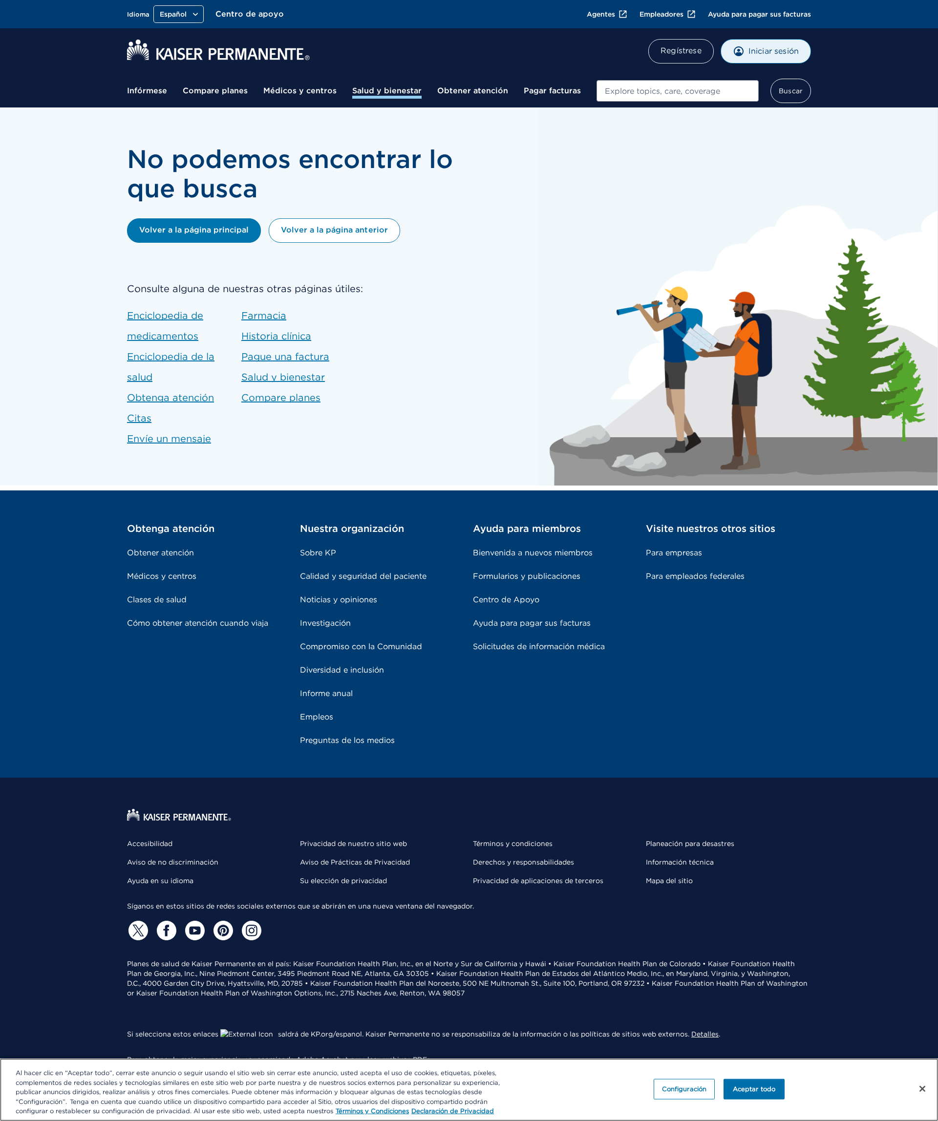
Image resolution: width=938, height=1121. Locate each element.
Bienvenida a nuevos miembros (533, 552)
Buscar (791, 91)
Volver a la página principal (194, 229)
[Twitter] (137, 930)
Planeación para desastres (690, 843)
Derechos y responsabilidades (523, 862)
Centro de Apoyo (506, 599)
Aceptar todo (754, 1089)
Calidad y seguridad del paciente (363, 576)
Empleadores (661, 14)
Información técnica (680, 862)
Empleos (316, 716)
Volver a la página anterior (334, 229)
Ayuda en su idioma (160, 881)
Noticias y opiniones (338, 599)
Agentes (601, 14)
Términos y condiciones (513, 843)
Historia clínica (276, 336)
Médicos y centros (300, 90)
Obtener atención (472, 90)
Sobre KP (318, 552)
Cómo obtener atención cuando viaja (197, 623)
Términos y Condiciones (372, 1111)
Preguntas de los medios (347, 740)
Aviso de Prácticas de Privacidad (355, 862)
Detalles (705, 1034)
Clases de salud (157, 599)
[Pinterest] (222, 930)
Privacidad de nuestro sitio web (353, 843)
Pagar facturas (552, 90)
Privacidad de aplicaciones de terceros (538, 881)
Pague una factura (285, 356)
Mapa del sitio (669, 881)
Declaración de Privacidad (452, 1111)
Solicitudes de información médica (539, 646)
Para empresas (674, 552)
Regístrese (681, 50)
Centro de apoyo (249, 14)
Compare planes (215, 90)
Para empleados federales (695, 576)
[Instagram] (250, 930)
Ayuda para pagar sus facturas (759, 14)
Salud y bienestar (387, 90)
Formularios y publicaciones (526, 576)
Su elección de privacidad (343, 881)
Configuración (684, 1089)
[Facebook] (165, 930)
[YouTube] (193, 930)
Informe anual (326, 693)
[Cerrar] (922, 1089)
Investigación (325, 623)
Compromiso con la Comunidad (361, 646)
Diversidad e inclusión (342, 670)
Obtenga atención (170, 397)
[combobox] (678, 91)
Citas (139, 418)
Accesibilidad (149, 843)
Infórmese (147, 90)
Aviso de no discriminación (172, 862)
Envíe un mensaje (169, 438)
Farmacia (263, 315)
